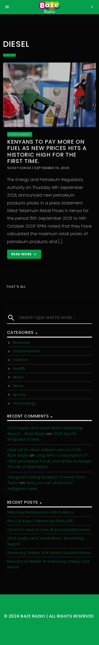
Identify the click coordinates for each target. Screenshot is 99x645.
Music (18, 377)
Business (21, 342)
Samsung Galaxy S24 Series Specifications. (49, 552)
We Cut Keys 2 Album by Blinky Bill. (40, 520)
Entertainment (19, 134)
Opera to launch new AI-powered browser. (49, 529)
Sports (19, 394)
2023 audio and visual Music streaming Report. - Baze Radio (44, 430)
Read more (24, 254)
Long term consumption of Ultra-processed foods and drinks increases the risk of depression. (49, 461)
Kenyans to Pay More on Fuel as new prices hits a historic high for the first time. (47, 151)
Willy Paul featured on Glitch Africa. (40, 512)
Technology (24, 403)
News (18, 385)
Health (19, 368)
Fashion (20, 359)
